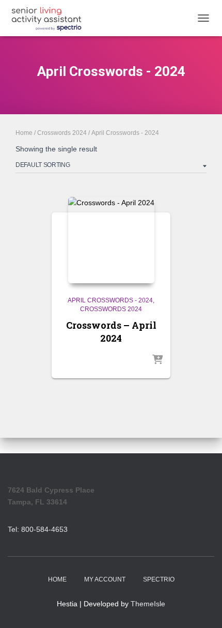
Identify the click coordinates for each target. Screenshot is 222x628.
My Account (104, 579)
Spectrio (159, 579)
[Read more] (157, 360)
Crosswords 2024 (62, 132)
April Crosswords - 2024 (110, 300)
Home (24, 132)
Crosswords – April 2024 (111, 331)
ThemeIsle (148, 604)
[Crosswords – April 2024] (111, 240)
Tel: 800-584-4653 (38, 529)
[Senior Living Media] (50, 18)
